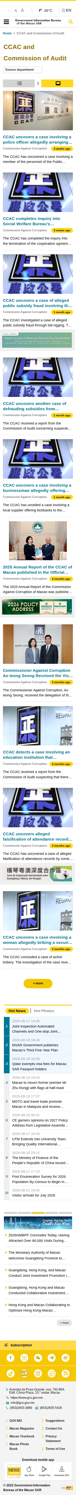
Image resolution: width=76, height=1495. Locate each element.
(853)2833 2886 (21, 1407)
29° (48, 10)
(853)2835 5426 (51, 1407)
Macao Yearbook (22, 1436)
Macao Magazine (22, 1428)
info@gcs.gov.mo (22, 1402)
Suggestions (55, 1420)
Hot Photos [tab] (44, 1011)
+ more (64, 1322)
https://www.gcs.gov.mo (27, 1397)
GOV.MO (16, 1420)
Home (7, 33)
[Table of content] (5, 22)
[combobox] (23, 70)
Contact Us (54, 1428)
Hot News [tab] (17, 1011)
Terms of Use (55, 1448)
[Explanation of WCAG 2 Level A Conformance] (67, 1487)
